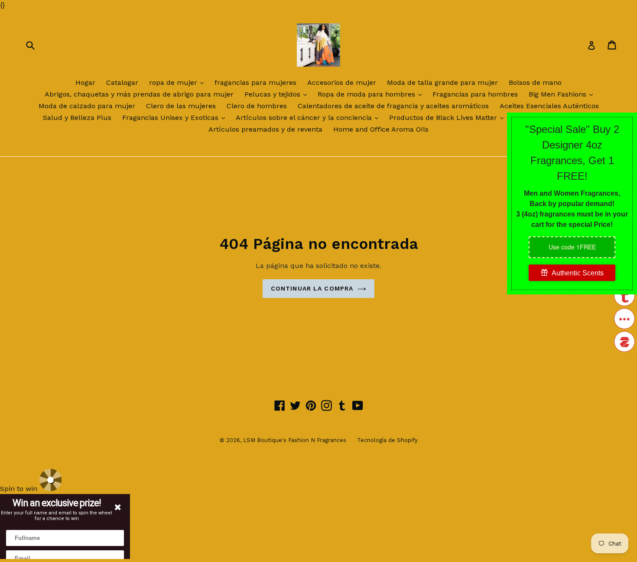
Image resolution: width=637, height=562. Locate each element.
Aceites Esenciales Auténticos (549, 106)
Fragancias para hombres (475, 94)
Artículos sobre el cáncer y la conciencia (309, 117)
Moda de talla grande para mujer (442, 82)
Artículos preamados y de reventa (265, 129)
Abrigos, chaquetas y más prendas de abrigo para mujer (139, 94)
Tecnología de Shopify (387, 440)
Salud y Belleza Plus (77, 117)
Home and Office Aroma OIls (381, 129)
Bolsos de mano (535, 82)
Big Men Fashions (563, 94)
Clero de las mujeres (181, 106)
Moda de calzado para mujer (87, 106)
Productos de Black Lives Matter (448, 117)
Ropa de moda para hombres (372, 94)
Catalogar (122, 82)
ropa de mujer (178, 82)
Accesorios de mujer (341, 82)
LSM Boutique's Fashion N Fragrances (294, 440)
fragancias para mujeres (255, 82)
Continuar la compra (312, 288)
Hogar (85, 82)
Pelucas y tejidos (277, 94)
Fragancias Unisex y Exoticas (175, 117)
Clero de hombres (257, 106)
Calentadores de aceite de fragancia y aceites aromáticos (393, 106)
